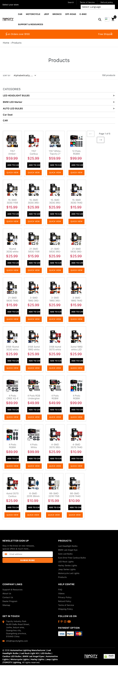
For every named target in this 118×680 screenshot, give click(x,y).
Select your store (10, 4)
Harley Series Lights (67, 565)
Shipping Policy (65, 609)
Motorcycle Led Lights (68, 573)
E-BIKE (83, 14)
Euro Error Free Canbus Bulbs (72, 558)
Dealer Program (9, 601)
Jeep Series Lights (67, 569)
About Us (6, 593)
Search (71, 2)
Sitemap (6, 605)
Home (6, 42)
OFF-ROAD (70, 14)
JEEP (46, 14)
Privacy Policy (65, 597)
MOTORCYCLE (33, 14)
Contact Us (7, 597)
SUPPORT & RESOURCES (30, 24)
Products (16, 42)
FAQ (60, 589)
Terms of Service (87, 2)
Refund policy (107, 2)
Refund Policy (64, 601)
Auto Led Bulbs (65, 554)
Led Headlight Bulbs (67, 546)
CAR (20, 14)
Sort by (6, 76)
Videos (61, 593)
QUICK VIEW (12, 172)
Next (111, 34)
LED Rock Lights (66, 561)
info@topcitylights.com (17, 641)
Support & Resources (12, 589)
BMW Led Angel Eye (67, 550)
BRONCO (57, 14)
